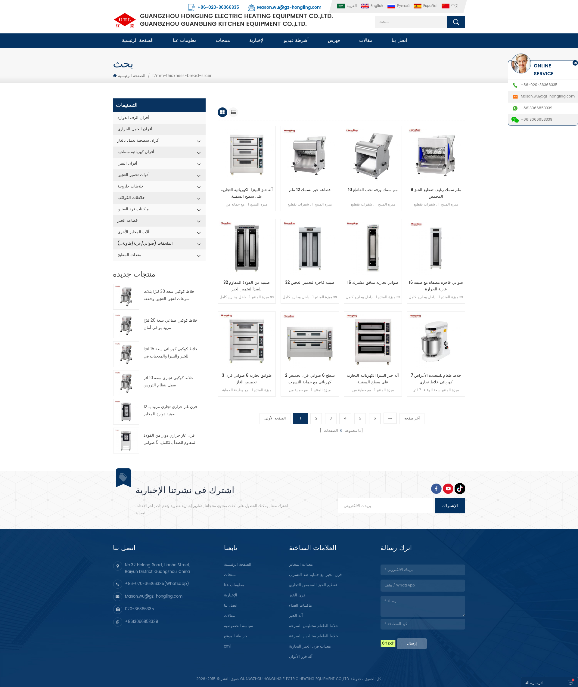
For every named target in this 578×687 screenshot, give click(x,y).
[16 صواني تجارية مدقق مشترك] (373, 248)
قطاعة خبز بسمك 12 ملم (310, 190)
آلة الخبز (296, 616)
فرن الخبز (297, 595)
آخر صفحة (412, 418)
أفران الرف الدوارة (133, 118)
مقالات (365, 40)
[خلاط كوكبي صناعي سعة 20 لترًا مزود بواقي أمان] (126, 326)
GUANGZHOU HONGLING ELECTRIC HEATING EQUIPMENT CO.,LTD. (236, 20)
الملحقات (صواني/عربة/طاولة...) (145, 243)
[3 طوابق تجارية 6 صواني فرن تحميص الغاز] (246, 340)
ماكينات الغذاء (300, 605)
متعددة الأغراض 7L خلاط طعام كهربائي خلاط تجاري (436, 379)
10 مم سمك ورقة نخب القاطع (373, 190)
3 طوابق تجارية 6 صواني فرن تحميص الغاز (247, 379)
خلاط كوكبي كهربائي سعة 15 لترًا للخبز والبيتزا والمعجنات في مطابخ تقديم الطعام (170, 353)
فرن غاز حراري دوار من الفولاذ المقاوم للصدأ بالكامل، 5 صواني (170, 439)
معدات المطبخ (129, 255)
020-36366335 (139, 609)
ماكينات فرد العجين (133, 209)
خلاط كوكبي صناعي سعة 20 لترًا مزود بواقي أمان (170, 324)
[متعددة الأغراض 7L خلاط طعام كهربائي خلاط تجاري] (436, 340)
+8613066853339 (141, 622)
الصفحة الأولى (275, 418)
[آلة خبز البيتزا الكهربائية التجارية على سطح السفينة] (246, 155)
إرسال (412, 643)
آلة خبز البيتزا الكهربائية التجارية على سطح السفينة (247, 193)
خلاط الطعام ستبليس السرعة (313, 626)
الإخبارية (257, 40)
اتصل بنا (399, 40)
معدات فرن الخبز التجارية (310, 646)
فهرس (334, 40)
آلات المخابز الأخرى (133, 232)
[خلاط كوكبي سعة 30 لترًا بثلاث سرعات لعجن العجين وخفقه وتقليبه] (126, 297)
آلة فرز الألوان (300, 657)
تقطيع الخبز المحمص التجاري (313, 585)
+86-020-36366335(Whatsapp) (157, 584)
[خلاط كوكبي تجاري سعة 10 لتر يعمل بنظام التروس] (126, 383)
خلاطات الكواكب (131, 198)
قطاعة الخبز (127, 221)
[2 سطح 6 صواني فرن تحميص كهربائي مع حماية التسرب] (309, 340)
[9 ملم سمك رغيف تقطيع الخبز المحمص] (436, 155)
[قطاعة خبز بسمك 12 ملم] (309, 155)
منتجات (223, 40)
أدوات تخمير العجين (133, 175)
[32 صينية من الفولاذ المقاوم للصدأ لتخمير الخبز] (246, 248)
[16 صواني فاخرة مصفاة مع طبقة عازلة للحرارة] (436, 248)
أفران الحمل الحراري (134, 129)
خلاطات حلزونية (130, 186)
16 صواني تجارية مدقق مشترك (373, 283)
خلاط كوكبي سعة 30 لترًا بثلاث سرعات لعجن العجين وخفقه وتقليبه (169, 296)
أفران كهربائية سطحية (135, 152)
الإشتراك (450, 505)
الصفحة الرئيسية (138, 40)
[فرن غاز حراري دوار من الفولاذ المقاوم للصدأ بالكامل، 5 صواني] (126, 440)
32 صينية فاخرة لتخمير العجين (309, 283)
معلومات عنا (185, 40)
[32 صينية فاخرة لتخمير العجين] (309, 248)
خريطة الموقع (235, 636)
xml (227, 646)
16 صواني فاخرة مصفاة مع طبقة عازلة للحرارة (436, 286)
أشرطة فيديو (296, 40)
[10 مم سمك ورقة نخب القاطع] (373, 155)
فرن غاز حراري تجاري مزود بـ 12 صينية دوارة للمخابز (170, 410)
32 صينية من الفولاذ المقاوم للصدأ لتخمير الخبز (246, 286)
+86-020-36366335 (218, 7)
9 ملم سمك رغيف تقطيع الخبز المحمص (436, 193)
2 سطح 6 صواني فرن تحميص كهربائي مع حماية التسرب (310, 379)
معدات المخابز (301, 565)
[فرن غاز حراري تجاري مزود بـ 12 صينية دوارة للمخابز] (126, 412)
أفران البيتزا (127, 163)
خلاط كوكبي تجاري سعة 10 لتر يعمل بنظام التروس (168, 381)
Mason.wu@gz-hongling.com (289, 7)
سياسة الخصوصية (238, 626)
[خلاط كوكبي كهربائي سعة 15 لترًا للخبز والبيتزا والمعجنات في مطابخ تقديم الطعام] (126, 354)
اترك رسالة (533, 683)
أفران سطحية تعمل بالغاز (138, 141)
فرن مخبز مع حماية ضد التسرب (315, 575)
